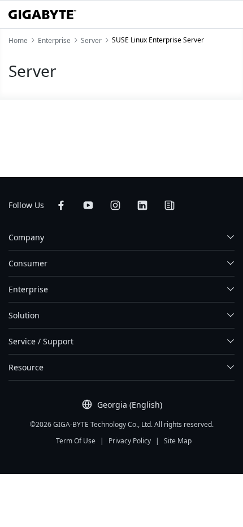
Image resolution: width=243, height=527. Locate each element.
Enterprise (28, 289)
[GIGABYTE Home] (42, 14)
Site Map (178, 441)
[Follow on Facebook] (61, 205)
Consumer (27, 263)
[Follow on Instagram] (115, 205)
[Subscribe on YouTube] (88, 205)
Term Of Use (76, 441)
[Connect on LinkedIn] (142, 205)
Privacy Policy (130, 441)
